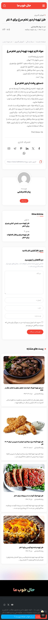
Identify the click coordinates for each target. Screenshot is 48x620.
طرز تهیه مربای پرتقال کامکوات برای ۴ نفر (18, 236)
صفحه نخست (41, 42)
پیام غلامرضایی (36, 27)
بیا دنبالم (24, 201)
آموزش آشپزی (19, 42)
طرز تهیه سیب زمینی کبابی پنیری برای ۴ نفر (17, 225)
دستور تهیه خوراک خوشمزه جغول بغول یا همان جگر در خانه (24, 389)
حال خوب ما (24, 6)
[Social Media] (12, 605)
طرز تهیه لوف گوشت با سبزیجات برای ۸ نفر (28, 496)
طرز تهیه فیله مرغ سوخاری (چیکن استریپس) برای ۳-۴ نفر (24, 443)
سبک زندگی (30, 42)
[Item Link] (24, 370)
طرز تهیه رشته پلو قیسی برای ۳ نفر (31, 547)
